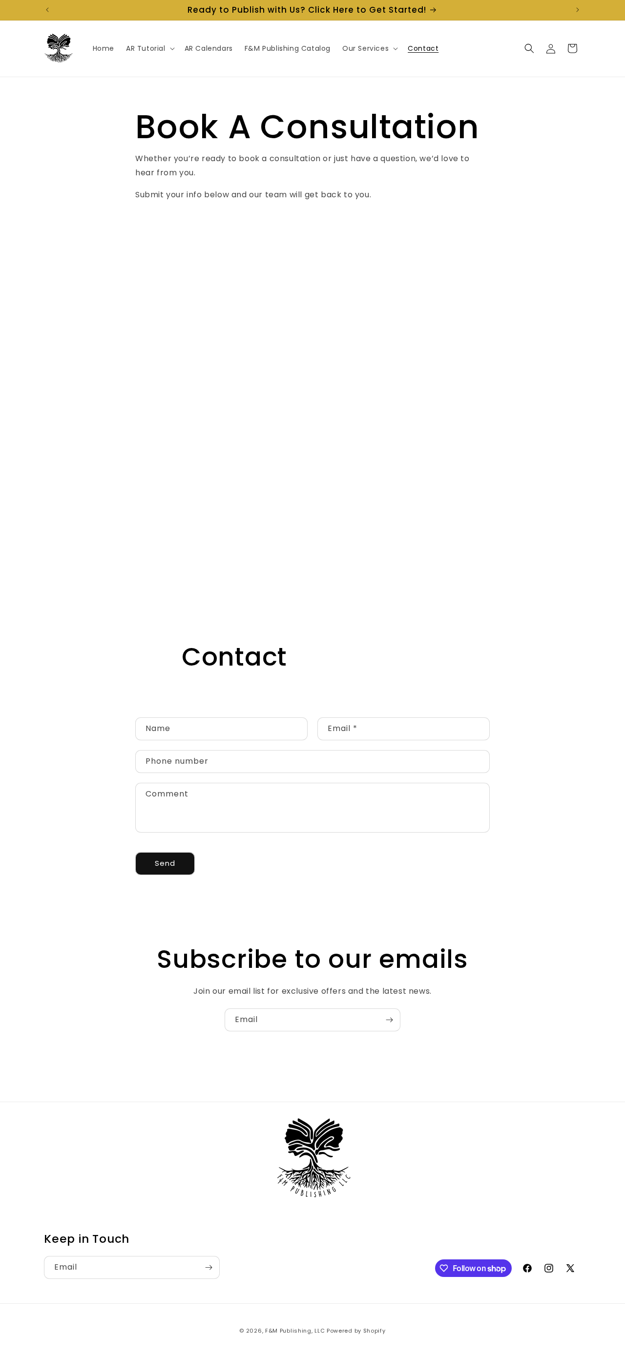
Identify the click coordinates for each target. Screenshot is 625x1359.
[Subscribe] (389, 1019)
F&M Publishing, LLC (295, 1331)
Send (165, 863)
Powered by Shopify (356, 1331)
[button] (149, 48)
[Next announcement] (577, 9)
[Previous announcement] (47, 9)
